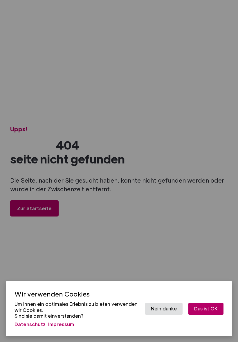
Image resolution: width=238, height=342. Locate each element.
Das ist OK (206, 308)
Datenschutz (30, 324)
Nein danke (164, 308)
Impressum (61, 324)
